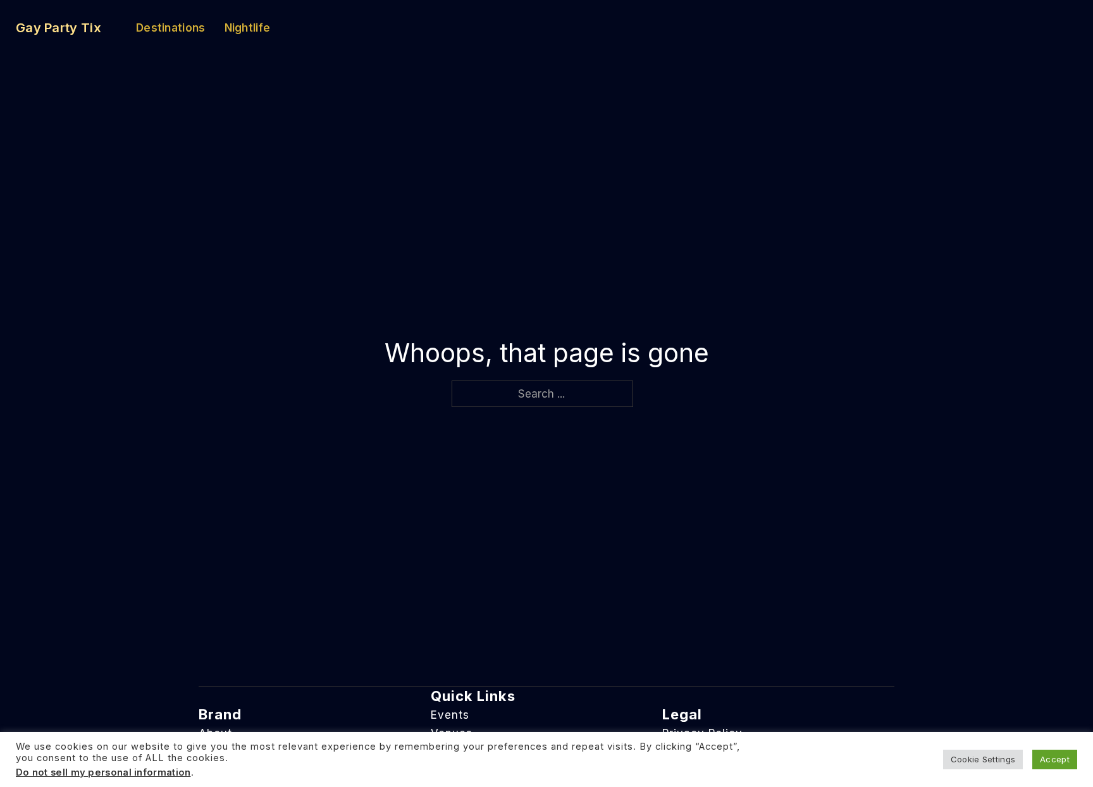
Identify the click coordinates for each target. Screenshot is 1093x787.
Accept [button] (1055, 759)
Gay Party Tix (58, 27)
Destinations (171, 27)
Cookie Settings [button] (983, 759)
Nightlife (248, 27)
